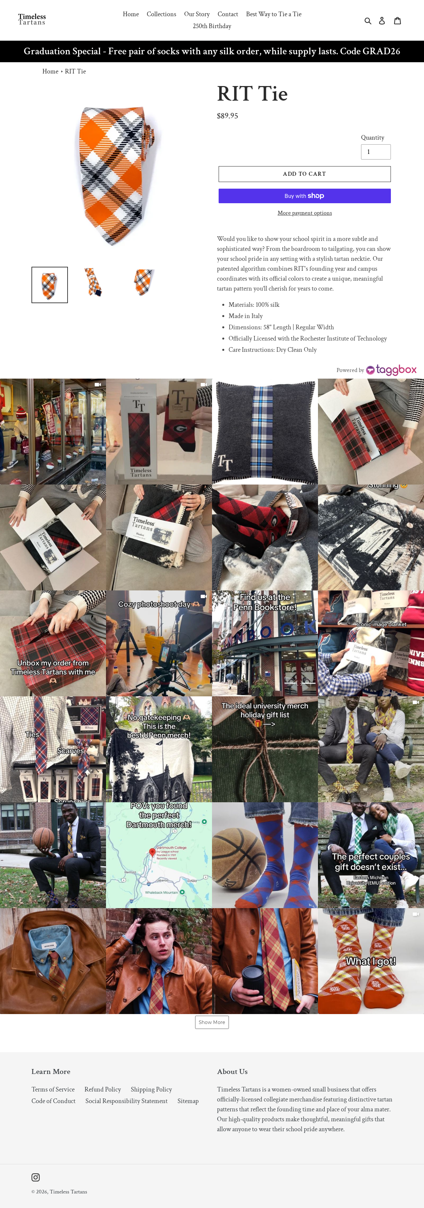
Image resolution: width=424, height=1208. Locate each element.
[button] (53, 432)
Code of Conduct (53, 1101)
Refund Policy (102, 1089)
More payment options (305, 213)
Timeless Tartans (68, 1191)
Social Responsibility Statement (126, 1101)
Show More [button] (212, 1022)
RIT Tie (75, 71)
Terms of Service (53, 1089)
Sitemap (188, 1101)
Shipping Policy (151, 1089)
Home (50, 71)
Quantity (372, 137)
